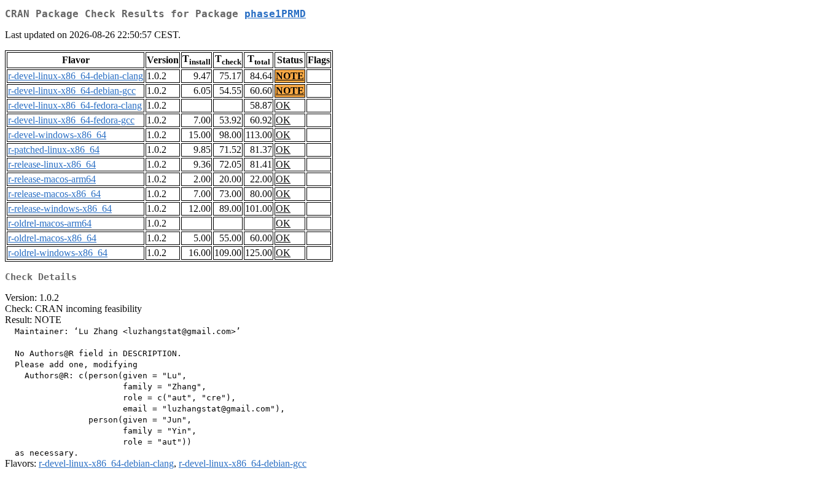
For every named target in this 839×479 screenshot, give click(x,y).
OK (283, 105)
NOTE (290, 76)
